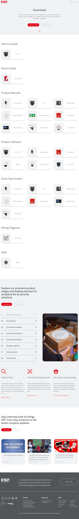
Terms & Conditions (62, 500)
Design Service (31, 395)
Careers (60, 506)
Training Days (19, 304)
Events (17, 430)
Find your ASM (33, 25)
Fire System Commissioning (60, 395)
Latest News (6, 430)
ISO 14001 (72, 504)
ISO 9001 (72, 502)
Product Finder (5, 397)
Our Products (6, 304)
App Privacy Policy (74, 506)
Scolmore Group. (47, 513)
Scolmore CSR (73, 500)
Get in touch (46, 25)
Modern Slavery (61, 502)
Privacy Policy (61, 504)
